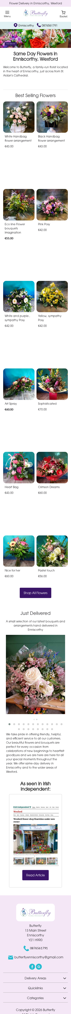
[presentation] (34, 719)
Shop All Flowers (35, 593)
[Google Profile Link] (39, 966)
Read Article (35, 875)
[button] (9, 724)
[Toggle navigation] (7, 14)
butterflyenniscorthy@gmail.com (38, 957)
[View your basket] (63, 13)
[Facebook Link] (32, 966)
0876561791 (50, 25)
